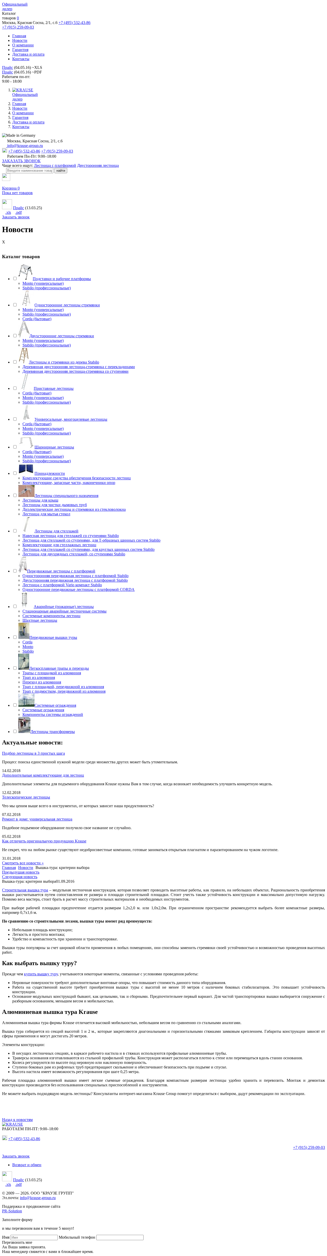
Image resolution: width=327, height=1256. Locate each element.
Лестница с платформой (55, 165)
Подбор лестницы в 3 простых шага (33, 753)
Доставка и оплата (28, 54)
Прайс (7, 67)
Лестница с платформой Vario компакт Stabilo (62, 585)
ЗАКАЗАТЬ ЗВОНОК (21, 161)
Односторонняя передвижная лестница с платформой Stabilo (75, 576)
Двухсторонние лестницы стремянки (61, 336)
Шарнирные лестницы (54, 447)
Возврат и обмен (26, 1165)
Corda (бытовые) (36, 319)
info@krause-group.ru (24, 145)
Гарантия (20, 49)
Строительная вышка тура (25, 890)
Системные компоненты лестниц (51, 616)
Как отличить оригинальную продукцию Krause (44, 841)
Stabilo (28, 651)
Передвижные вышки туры (53, 637)
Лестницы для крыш (40, 500)
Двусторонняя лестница (98, 165)
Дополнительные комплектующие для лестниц (43, 775)
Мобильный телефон (77, 1237)
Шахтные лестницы (39, 620)
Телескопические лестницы (26, 797)
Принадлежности (49, 473)
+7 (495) (24, 1139)
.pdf (18, 212)
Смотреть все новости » (23, 863)
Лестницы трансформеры (52, 731)
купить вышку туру (41, 974)
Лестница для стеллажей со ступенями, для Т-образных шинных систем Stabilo (91, 540)
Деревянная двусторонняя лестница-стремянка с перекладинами (78, 367)
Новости (19, 40)
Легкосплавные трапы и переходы (59, 668)
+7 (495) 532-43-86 (74, 22)
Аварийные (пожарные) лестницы (64, 606)
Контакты (20, 59)
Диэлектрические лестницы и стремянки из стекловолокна (74, 509)
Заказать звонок (16, 217)
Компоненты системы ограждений (52, 714)
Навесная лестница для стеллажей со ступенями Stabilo (70, 535)
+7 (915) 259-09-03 (18, 27)
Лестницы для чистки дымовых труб (54, 505)
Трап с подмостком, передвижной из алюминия (64, 691)
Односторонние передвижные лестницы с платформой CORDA (78, 589)
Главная (19, 36)
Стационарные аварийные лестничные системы (64, 611)
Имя (5, 1237)
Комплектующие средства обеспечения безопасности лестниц (76, 478)
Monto (27, 646)
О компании (23, 45)
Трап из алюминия (38, 677)
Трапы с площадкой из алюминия (51, 673)
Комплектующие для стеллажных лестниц (59, 545)
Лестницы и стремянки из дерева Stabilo (64, 362)
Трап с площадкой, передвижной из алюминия (63, 687)
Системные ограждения (55, 705)
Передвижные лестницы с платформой (61, 571)
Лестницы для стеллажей (56, 531)
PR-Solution (12, 1211)
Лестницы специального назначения (66, 495)
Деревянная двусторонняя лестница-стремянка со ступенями (75, 371)
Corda (27, 642)
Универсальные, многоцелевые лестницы (70, 419)
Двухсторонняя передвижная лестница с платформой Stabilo (75, 580)
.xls (8, 212)
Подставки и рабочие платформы (62, 279)
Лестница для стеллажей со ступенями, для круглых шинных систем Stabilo (88, 549)
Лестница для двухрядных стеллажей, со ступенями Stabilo (73, 554)
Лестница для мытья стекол (46, 514)
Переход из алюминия (41, 682)
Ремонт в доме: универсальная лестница (37, 819)
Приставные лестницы (54, 388)
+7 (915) (309, 1147)
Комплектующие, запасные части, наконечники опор (68, 482)
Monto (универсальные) (43, 283)
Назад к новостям (17, 1119)
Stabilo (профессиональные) (46, 288)
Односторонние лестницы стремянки (67, 305)
